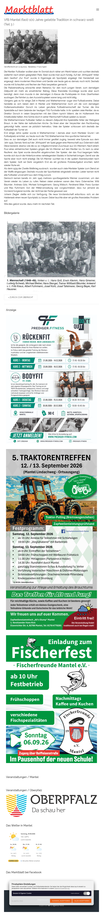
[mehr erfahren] (75, 893)
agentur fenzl (58, 906)
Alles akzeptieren (81, 901)
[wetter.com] (13, 861)
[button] (97, 9)
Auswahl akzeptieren (61, 901)
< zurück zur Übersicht (20, 297)
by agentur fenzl (17, 901)
